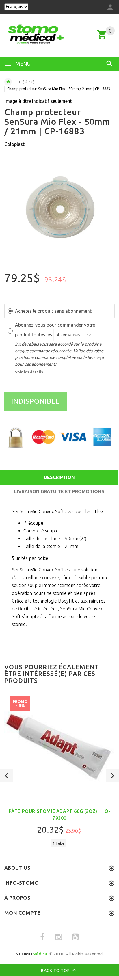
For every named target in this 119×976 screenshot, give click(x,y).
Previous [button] (6, 775)
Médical (32, 953)
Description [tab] (59, 477)
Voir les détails (29, 372)
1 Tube (58, 843)
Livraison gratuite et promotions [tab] (59, 491)
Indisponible (35, 401)
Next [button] (112, 775)
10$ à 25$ (26, 82)
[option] (59, 213)
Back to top (56, 970)
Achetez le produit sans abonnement (53, 311)
